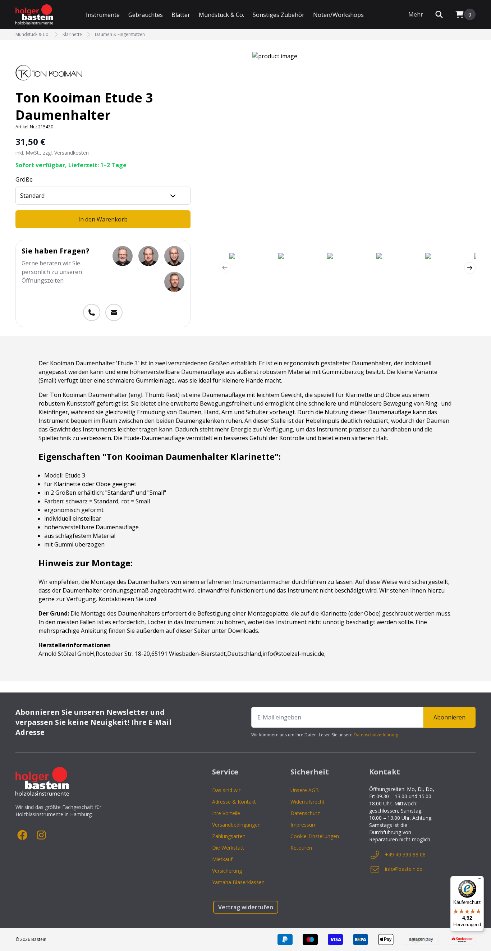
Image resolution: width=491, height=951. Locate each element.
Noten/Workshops (338, 15)
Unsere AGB (304, 790)
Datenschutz (305, 813)
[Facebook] (22, 835)
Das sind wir (226, 790)
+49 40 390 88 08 (405, 854)
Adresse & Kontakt (234, 801)
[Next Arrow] (470, 268)
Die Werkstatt (228, 847)
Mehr (415, 14)
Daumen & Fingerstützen (120, 34)
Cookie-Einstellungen (314, 836)
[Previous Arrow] (225, 268)
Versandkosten (71, 152)
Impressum (303, 824)
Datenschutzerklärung (376, 735)
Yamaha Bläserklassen (238, 882)
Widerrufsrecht (307, 801)
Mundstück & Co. (221, 15)
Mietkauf (222, 859)
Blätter (180, 15)
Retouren (301, 847)
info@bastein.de (403, 868)
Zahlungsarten (229, 836)
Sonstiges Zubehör (278, 15)
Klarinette (72, 34)
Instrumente (103, 15)
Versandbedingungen (236, 824)
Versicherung (227, 870)
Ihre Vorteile (226, 813)
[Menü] (479, 880)
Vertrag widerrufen (245, 907)
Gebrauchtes (145, 15)
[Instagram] (41, 835)
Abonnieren (449, 717)
